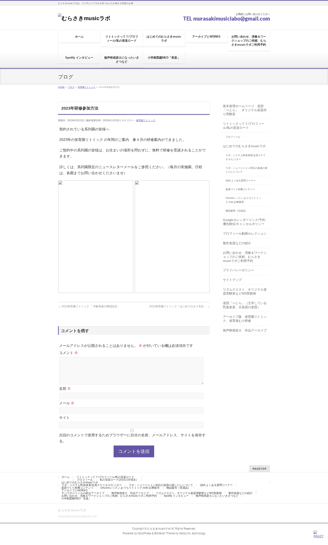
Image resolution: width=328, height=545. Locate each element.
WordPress (144, 533)
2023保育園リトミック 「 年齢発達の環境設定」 (89, 306)
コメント (68, 353)
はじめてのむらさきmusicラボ (244, 146)
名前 (65, 388)
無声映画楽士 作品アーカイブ (245, 330)
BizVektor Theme (164, 533)
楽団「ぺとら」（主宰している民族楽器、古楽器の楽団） (245, 305)
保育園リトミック (146, 120)
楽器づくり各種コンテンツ (240, 189)
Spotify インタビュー (176, 495)
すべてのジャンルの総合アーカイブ (83, 493)
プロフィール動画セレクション (245, 233)
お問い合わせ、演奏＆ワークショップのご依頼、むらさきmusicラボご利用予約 (245, 257)
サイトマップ (232, 280)
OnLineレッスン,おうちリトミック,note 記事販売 (243, 200)
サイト (64, 418)
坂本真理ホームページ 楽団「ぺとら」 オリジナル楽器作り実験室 (245, 110)
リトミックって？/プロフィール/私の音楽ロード (243, 125)
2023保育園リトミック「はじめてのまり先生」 (179, 306)
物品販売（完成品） (237, 210)
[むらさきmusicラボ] (84, 18)
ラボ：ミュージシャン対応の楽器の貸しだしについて (246, 170)
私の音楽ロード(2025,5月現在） (119, 479)
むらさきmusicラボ (158, 528)
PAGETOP (260, 468)
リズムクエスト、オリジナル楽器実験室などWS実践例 (245, 291)
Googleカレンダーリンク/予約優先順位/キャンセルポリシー (244, 222)
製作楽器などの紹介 (237, 243)
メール (66, 403)
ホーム (66, 477)
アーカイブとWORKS (74, 490)
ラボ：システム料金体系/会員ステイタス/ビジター (246, 157)
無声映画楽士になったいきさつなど (217, 495)
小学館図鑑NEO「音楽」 (76, 498)
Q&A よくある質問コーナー (241, 180)
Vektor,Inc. (185, 533)
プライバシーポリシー (238, 270)
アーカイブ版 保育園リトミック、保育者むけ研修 (245, 318)
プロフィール (233, 137)
